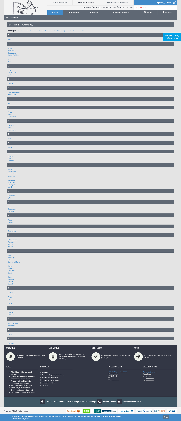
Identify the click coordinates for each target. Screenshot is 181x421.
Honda (10, 128)
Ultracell (11, 312)
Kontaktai (45, 386)
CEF (9, 70)
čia (28, 419)
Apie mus (45, 372)
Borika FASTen (13, 55)
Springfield (11, 271)
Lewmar (10, 158)
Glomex (10, 114)
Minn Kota (11, 183)
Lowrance (11, 161)
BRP (9, 62)
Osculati (11, 211)
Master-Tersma (13, 174)
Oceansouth (12, 209)
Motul (10, 187)
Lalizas (10, 156)
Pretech (10, 222)
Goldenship (12, 117)
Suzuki (10, 282)
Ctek (9, 75)
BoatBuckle (12, 53)
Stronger (11, 279)
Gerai (166, 417)
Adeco (10, 40)
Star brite (11, 273)
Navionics (11, 196)
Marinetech (12, 172)
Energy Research (14, 92)
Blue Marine (12, 51)
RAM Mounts (12, 240)
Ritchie (10, 246)
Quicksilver (12, 231)
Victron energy (13, 323)
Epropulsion (12, 95)
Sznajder (11, 284)
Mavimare (11, 176)
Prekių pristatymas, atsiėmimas (53, 375)
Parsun (10, 220)
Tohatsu (10, 297)
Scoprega (11, 258)
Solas (10, 266)
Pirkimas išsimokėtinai (50, 378)
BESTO (10, 48)
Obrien (10, 207)
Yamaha (11, 343)
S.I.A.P (10, 255)
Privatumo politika (48, 383)
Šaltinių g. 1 (149, 372)
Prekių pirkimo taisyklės (50, 380)
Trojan (10, 304)
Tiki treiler (11, 295)
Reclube (11, 242)
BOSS (10, 59)
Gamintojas (14, 17)
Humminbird (12, 130)
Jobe (9, 139)
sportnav (11, 268)
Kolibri (10, 147)
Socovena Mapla (14, 262)
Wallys (10, 334)
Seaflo (10, 260)
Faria (9, 103)
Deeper (10, 84)
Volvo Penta (12, 325)
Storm (10, 277)
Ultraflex (11, 315)
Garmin (10, 112)
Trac (9, 299)
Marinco (10, 169)
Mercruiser (11, 180)
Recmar (10, 244)
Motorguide (12, 185)
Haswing (11, 125)
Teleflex (10, 293)
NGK (9, 198)
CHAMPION (12, 73)
